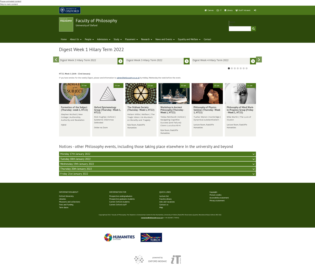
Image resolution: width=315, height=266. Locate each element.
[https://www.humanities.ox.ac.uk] (119, 237)
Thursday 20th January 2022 (76, 168)
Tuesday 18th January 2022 (75, 159)
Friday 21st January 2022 (74, 173)
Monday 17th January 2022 (75, 154)
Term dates (63, 207)
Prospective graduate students (122, 199)
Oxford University (66, 196)
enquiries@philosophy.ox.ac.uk (152, 218)
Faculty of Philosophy (96, 20)
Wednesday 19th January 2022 (77, 164)
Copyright (213, 192)
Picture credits (215, 195)
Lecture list (164, 196)
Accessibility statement (219, 197)
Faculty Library (165, 199)
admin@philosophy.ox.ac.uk (128, 77)
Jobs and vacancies (167, 201)
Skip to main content (9, 4)
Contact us (163, 204)
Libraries (62, 199)
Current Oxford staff (118, 204)
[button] (259, 59)
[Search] (253, 28)
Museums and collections (69, 201)
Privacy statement (217, 200)
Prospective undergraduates (120, 196)
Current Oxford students (119, 201)
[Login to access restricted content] (255, 10)
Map (161, 207)
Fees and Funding (66, 204)
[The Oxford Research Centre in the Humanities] (151, 237)
